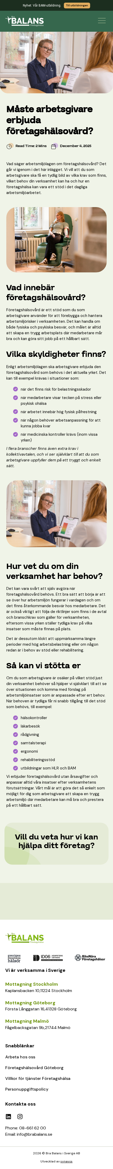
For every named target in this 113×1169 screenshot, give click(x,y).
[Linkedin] (8, 1116)
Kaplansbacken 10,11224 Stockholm (38, 990)
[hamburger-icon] (102, 20)
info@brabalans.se (34, 1134)
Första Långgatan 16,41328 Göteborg (41, 1009)
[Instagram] (20, 1116)
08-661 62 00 (32, 1128)
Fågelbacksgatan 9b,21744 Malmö (37, 1027)
